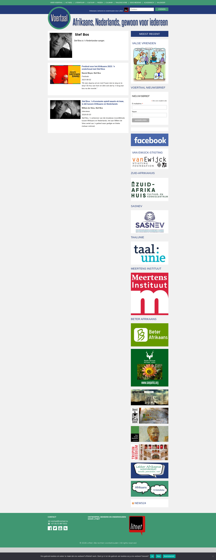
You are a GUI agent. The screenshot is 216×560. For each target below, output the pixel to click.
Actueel (69, 3)
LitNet (90, 543)
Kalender (161, 3)
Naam (134, 112)
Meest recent (149, 33)
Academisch (149, 3)
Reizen (100, 3)
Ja (152, 556)
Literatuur (79, 3)
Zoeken (161, 9)
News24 (140, 503)
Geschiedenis (135, 3)
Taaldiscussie (121, 3)
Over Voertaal (56, 3)
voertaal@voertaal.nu (59, 521)
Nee (158, 556)
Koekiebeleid (169, 556)
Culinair (109, 3)
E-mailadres (137, 103)
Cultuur (90, 3)
